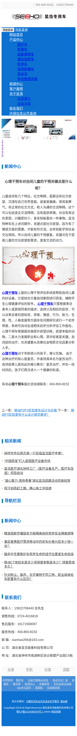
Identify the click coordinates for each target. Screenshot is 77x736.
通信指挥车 (25, 59)
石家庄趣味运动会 (38, 680)
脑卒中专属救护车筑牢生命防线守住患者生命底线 (39, 554)
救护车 (20, 680)
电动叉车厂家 (60, 680)
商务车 (22, 74)
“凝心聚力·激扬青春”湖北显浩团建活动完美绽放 (37, 480)
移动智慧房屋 (27, 79)
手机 (29, 670)
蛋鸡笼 (17, 683)
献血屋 (64, 701)
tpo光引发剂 (24, 687)
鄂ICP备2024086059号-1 (29, 711)
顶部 (66, 670)
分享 (11, 670)
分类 (47, 670)
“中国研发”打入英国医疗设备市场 (27, 461)
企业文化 (24, 104)
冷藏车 (29, 701)
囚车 (35, 701)
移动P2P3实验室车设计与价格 (35, 410)
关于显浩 (16, 94)
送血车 (48, 701)
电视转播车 (25, 69)
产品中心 (16, 40)
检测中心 (30, 683)
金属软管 (44, 683)
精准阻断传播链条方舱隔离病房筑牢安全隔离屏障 (39, 533)
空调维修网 (53, 687)
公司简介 (24, 99)
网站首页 (16, 35)
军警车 (22, 49)
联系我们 (16, 108)
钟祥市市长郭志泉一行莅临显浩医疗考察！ (34, 453)
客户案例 (16, 89)
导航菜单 (21, 30)
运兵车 (41, 701)
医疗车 (22, 44)
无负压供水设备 (62, 683)
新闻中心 (16, 84)
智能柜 (39, 687)
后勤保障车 (25, 54)
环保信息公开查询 (22, 113)
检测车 (22, 64)
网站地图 (56, 711)
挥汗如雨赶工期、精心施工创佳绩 (28, 488)
